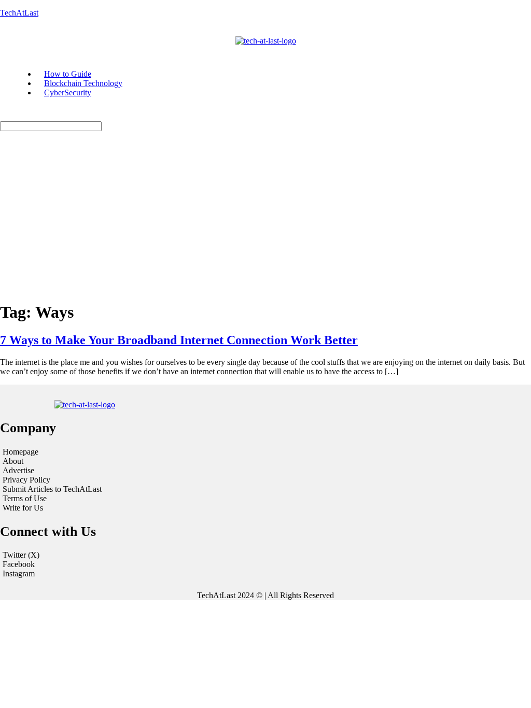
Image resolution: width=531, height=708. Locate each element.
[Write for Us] (91, 508)
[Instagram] (265, 573)
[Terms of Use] (91, 498)
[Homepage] (91, 452)
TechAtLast (19, 12)
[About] (91, 461)
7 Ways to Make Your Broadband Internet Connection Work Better (179, 340)
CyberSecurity (67, 92)
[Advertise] (91, 470)
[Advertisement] (265, 219)
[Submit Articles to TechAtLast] (91, 489)
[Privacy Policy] (91, 480)
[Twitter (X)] (265, 555)
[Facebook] (265, 564)
